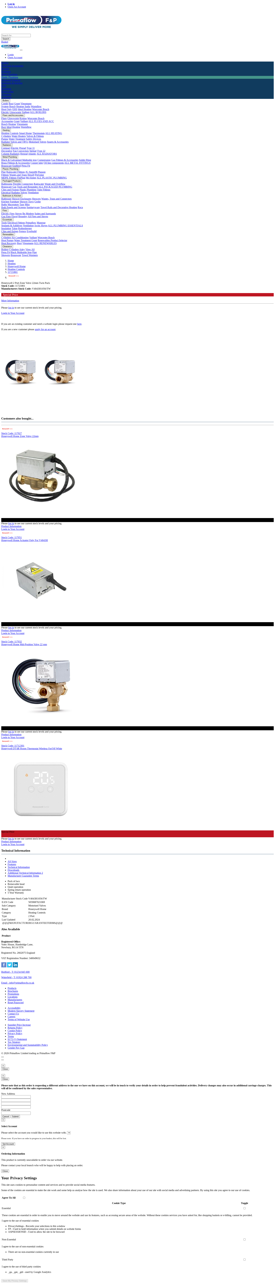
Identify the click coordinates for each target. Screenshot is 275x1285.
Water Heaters (19, 136)
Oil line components (54, 163)
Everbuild (32, 231)
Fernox (22, 231)
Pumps (4, 139)
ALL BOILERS (38, 112)
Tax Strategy (14, 1042)
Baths (4, 204)
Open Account (15, 57)
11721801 (13, 272)
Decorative (6, 151)
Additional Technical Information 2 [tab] (25, 873)
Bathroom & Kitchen (12, 196)
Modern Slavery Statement (21, 1010)
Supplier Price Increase (19, 1025)
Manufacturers (15, 999)
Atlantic (32, 153)
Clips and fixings (9, 231)
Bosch (12, 106)
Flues (4, 118)
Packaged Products (12, 181)
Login (11, 54)
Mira (27, 204)
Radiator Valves (19, 192)
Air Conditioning (20, 237)
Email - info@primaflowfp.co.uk (17, 982)
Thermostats (38, 133)
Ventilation (33, 192)
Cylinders (6, 136)
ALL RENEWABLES (45, 243)
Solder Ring (85, 160)
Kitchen (5, 201)
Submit (15, 1116)
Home (11, 260)
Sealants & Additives (11, 225)
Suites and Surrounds (45, 213)
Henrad (24, 153)
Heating (6, 130)
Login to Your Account (12, 313)
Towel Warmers (30, 255)
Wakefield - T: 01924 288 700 (16, 977)
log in (11, 307)
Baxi (11, 103)
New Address (8, 1093)
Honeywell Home (17, 266)
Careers (11, 1016)
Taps (21, 204)
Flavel (14, 216)
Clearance (7, 246)
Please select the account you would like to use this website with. (33, 1132)
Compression (44, 160)
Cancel (6, 1116)
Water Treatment (17, 139)
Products (12, 988)
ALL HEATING (53, 133)
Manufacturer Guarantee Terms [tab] (23, 875)
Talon (15, 228)
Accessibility (14, 1008)
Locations (13, 996)
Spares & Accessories (58, 141)
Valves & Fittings (35, 136)
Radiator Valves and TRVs (14, 141)
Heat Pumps (7, 240)
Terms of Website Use (19, 1019)
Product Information (11, 526)
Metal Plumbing (10, 157)
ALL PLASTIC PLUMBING (52, 177)
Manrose (41, 222)
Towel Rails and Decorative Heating (58, 207)
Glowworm (15, 112)
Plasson (42, 172)
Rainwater (39, 184)
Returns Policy (15, 1027)
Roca (80, 207)
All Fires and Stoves (38, 216)
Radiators (7, 145)
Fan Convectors (21, 151)
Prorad (22, 148)
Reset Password (16, 1002)
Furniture (14, 201)
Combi (4, 103)
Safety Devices (33, 139)
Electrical (6, 192)
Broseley (22, 216)
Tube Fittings (43, 189)
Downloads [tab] (13, 870)
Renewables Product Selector (52, 240)
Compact (5, 148)
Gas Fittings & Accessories (64, 160)
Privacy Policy (15, 1033)
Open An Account (17, 6)
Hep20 (31, 174)
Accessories (7, 121)
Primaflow (31, 222)
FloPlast (21, 177)
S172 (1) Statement (17, 1039)
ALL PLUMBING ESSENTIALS (65, 225)
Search (6, 39)
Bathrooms (6, 184)
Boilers (6, 100)
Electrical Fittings (16, 222)
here (79, 324)
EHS (14, 109)
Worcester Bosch (40, 109)
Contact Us (13, 1013)
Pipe (3, 172)
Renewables (8, 234)
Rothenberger (25, 228)
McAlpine (31, 177)
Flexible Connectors (23, 184)
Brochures (13, 991)
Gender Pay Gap (16, 1047)
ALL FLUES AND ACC (41, 121)
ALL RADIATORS (47, 153)
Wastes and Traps (18, 174)
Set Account (8, 1144)
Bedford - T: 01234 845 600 (15, 972)
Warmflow (36, 106)
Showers (36, 198)
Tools (4, 222)
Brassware (6, 165)
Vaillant (25, 112)
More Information (10, 300)
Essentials (7, 219)
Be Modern (28, 213)
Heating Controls (9, 133)
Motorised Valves (37, 141)
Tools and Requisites (27, 186)
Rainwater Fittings (15, 172)
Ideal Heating (25, 109)
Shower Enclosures (21, 198)
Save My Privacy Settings (15, 1281)
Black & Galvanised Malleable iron (19, 160)
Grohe (37, 201)
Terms (11, 1036)
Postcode (5, 1110)
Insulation (6, 228)
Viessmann (26, 103)
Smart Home (25, 133)
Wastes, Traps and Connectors (56, 198)
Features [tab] (12, 864)
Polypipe (39, 174)
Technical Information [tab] (19, 867)
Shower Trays (27, 201)
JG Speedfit (31, 172)
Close (5, 1069)
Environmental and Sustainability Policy (28, 1045)
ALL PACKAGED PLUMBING (55, 186)
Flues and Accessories (13, 115)
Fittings (5, 174)
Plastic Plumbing (10, 169)
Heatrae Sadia (23, 106)
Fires (5, 210)
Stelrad (32, 151)
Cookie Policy (15, 1030)
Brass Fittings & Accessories (15, 163)
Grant (17, 103)
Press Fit (25, 165)
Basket (4, 42)
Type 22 (41, 151)
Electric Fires (7, 213)
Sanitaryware (33, 207)
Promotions (13, 994)
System (5, 106)
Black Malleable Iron (21, 252)
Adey (22, 249)
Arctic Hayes (40, 225)
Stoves (18, 213)
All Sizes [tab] (12, 861)
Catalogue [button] (6, 97)
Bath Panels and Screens (13, 207)
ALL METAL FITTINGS (77, 163)
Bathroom (6, 198)
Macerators (13, 204)
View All (30, 249)
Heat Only (6, 109)
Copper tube (37, 163)
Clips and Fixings (10, 189)
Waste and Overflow (55, 184)
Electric (5, 112)
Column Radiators (10, 153)
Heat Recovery (8, 243)
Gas (14, 186)
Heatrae (12, 124)
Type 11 (31, 148)
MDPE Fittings (9, 177)
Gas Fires (6, 216)
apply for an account (45, 329)
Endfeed (16, 165)
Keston (23, 118)
